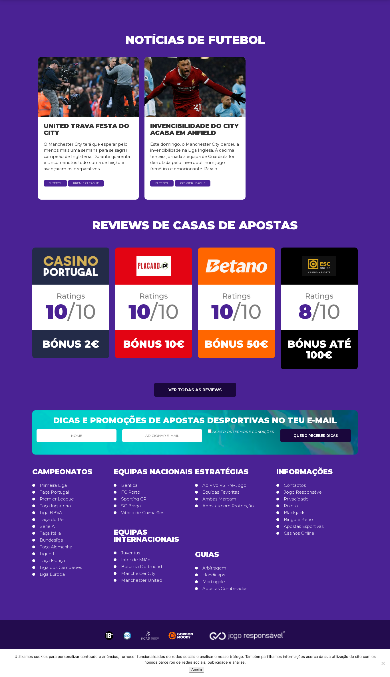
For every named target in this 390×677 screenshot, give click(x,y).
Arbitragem (214, 568)
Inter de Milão (135, 559)
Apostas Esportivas (303, 526)
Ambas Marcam (219, 499)
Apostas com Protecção (228, 505)
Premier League (86, 183)
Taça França (52, 560)
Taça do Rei (52, 519)
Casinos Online (299, 533)
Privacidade (296, 499)
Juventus (130, 553)
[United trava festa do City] (88, 87)
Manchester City (138, 573)
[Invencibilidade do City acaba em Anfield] (194, 87)
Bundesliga (51, 540)
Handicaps (213, 574)
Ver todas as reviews (195, 389)
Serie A (47, 526)
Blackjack (294, 512)
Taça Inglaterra (55, 505)
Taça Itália (50, 533)
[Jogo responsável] (109, 635)
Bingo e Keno (298, 519)
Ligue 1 (47, 553)
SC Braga (131, 505)
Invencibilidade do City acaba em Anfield (194, 129)
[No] (383, 663)
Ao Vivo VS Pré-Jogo (224, 485)
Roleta (291, 505)
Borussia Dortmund (141, 566)
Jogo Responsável (303, 492)
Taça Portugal (54, 492)
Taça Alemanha (56, 547)
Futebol (55, 183)
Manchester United (141, 580)
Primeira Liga (53, 485)
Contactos (295, 485)
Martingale (213, 581)
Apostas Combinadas (224, 588)
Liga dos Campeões (61, 567)
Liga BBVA (51, 512)
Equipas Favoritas (220, 492)
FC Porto (130, 492)
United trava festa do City (86, 129)
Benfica (129, 485)
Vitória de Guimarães (142, 512)
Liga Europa (52, 574)
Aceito (196, 670)
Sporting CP (133, 499)
